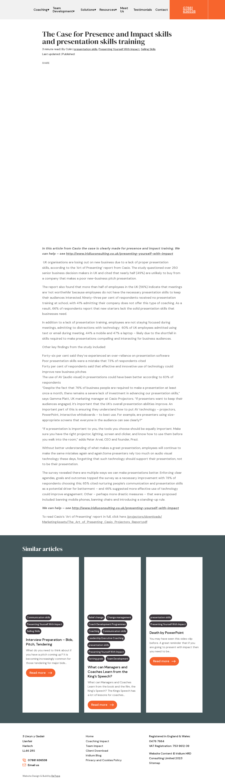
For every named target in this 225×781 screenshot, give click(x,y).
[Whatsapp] (81, 63)
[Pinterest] (74, 63)
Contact (161, 10)
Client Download (97, 751)
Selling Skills (148, 49)
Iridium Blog (94, 755)
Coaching (41, 10)
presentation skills (85, 49)
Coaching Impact (97, 741)
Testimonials (142, 10)
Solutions (87, 10)
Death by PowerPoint (167, 632)
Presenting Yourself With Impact (119, 49)
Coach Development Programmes (107, 624)
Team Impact (94, 746)
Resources (107, 10)
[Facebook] (53, 63)
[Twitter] (60, 63)
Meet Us (124, 9)
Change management (119, 617)
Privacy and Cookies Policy (104, 760)
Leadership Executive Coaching (106, 638)
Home (90, 736)
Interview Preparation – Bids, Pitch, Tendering (49, 642)
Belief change (96, 617)
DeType (55, 775)
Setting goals (96, 658)
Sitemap (154, 763)
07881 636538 (37, 760)
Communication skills (38, 617)
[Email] (88, 63)
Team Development (63, 9)
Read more (38, 673)
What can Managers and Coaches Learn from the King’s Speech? (108, 672)
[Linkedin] (67, 63)
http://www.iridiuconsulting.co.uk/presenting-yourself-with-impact (119, 254)
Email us (33, 765)
